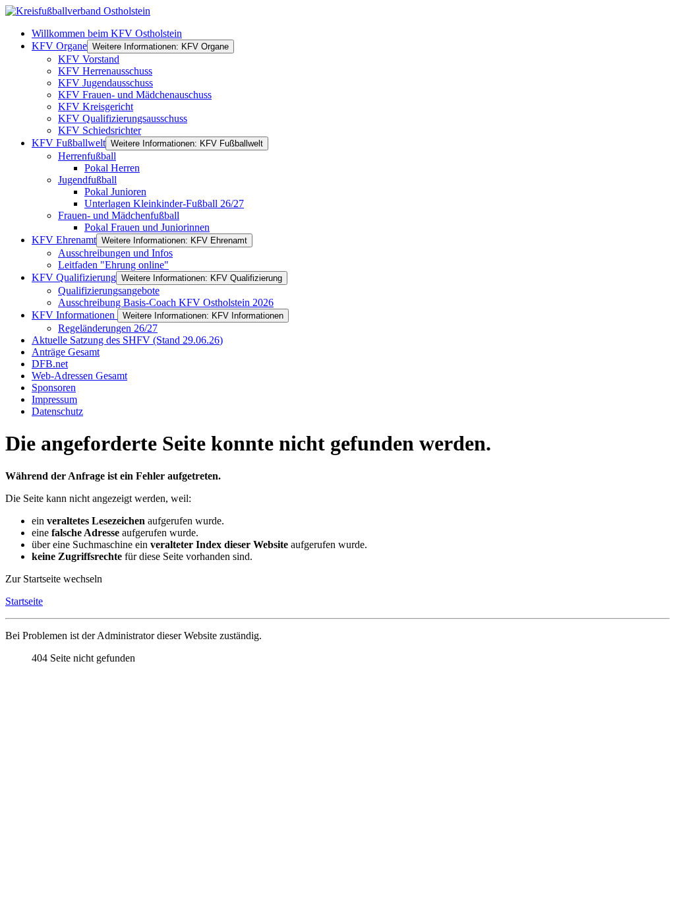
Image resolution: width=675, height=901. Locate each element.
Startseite (24, 601)
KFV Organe (59, 45)
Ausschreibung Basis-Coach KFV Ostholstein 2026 (166, 302)
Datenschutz (57, 411)
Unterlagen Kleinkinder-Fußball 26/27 (164, 203)
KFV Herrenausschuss (105, 71)
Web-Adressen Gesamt (79, 375)
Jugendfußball (87, 179)
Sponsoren (54, 387)
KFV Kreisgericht (95, 106)
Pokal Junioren (115, 191)
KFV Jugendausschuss (105, 82)
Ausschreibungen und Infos (115, 253)
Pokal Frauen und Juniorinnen (147, 227)
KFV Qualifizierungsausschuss (122, 118)
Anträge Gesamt (66, 351)
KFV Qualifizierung (74, 277)
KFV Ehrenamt (64, 239)
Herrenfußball (87, 156)
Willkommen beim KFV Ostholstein (107, 33)
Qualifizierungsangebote (109, 290)
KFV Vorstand (88, 59)
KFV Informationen (74, 315)
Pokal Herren (112, 167)
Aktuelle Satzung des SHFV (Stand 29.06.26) (127, 340)
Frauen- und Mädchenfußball (118, 215)
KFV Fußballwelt (68, 142)
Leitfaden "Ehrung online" (113, 264)
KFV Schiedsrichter (99, 130)
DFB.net (50, 363)
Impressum (54, 399)
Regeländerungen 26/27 (108, 328)
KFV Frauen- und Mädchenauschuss (135, 94)
